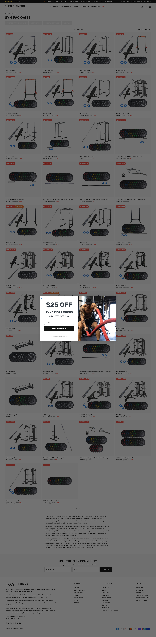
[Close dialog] (42, 298)
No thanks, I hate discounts (59, 336)
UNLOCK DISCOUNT (59, 328)
